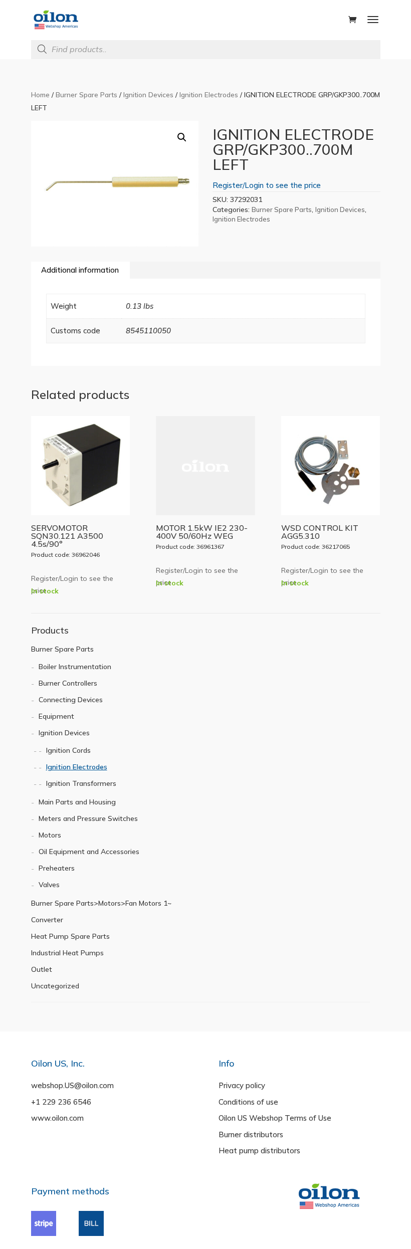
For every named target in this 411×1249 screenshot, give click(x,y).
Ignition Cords (68, 750)
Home (40, 94)
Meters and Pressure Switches (88, 818)
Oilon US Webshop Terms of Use (275, 1118)
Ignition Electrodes (208, 94)
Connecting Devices (71, 699)
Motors (50, 835)
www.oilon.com (57, 1118)
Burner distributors (251, 1134)
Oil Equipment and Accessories (89, 851)
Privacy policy (242, 1085)
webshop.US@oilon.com (72, 1085)
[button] (182, 137)
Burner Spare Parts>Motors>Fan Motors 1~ (101, 903)
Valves (49, 884)
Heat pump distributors (259, 1150)
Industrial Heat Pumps (67, 952)
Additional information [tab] (80, 270)
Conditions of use (248, 1102)
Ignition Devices (148, 94)
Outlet (41, 969)
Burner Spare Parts (86, 94)
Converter (47, 919)
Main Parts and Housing (77, 801)
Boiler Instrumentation (75, 666)
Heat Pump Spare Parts (70, 936)
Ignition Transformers (81, 783)
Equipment (56, 716)
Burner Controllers (68, 683)
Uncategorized (55, 985)
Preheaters (57, 868)
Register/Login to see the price (267, 185)
